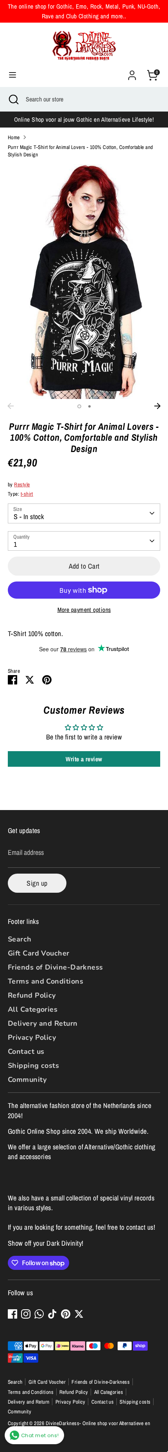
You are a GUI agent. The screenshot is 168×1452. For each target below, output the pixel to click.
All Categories (32, 1009)
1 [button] (79, 406)
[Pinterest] (65, 1314)
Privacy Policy (32, 1037)
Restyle (22, 484)
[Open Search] (13, 99)
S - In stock (29, 516)
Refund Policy (32, 995)
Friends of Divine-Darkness (55, 967)
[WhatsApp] (39, 1314)
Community (27, 1079)
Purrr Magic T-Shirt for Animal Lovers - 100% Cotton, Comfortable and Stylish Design (80, 151)
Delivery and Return (43, 1023)
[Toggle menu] (12, 75)
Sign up (37, 883)
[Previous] (10, 406)
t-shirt (27, 493)
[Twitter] (79, 1314)
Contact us (26, 1051)
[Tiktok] (52, 1314)
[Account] (132, 72)
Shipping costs (33, 1065)
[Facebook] (12, 1314)
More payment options (84, 610)
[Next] (157, 406)
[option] (84, 281)
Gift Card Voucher (39, 953)
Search (20, 939)
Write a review (84, 759)
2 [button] (89, 406)
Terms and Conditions (45, 981)
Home (14, 137)
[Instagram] (25, 1314)
